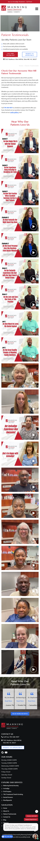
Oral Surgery (7, 791)
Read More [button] (8, 701)
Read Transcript (9, 150)
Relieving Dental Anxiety (11, 786)
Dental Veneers (8, 797)
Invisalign (6, 788)
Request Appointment (31, 819)
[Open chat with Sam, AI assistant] (35, 836)
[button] (20, 141)
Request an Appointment (29, 54)
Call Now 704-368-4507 (10, 54)
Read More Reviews (20, 714)
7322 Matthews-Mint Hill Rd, (20, 59)
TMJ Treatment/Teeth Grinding (13, 794)
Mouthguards (7, 800)
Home (21, 66)
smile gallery (14, 112)
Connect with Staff (32, 816)
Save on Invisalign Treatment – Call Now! (20, 1)
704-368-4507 (8, 108)
